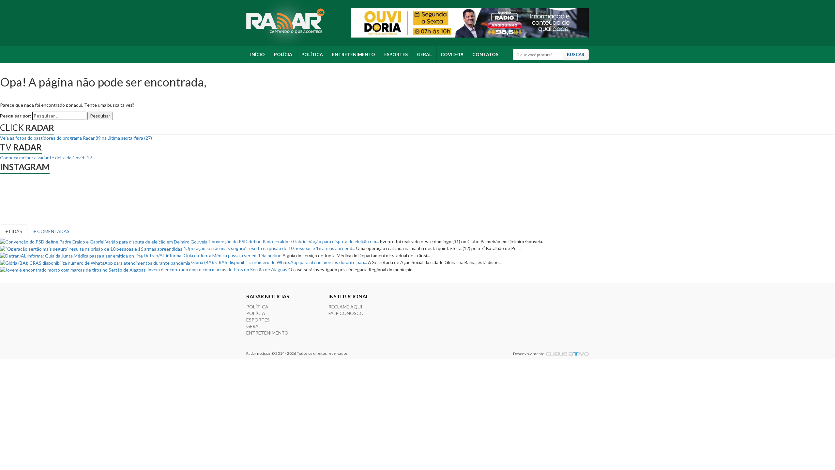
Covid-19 (452, 54)
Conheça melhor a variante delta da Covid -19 (46, 157)
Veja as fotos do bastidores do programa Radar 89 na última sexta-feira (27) (76, 138)
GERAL (424, 54)
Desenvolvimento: (529, 353)
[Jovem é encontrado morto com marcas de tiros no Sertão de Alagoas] (73, 269)
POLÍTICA (312, 54)
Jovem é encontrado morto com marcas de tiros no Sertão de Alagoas (217, 269)
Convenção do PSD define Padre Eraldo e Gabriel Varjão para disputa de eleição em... (293, 241)
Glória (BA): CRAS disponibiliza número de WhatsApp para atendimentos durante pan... (279, 262)
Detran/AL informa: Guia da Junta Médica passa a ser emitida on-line (212, 255)
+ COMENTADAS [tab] (51, 231)
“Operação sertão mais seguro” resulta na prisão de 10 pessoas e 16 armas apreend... (269, 248)
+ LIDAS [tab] (13, 231)
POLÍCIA (283, 54)
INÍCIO (257, 54)
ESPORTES (396, 54)
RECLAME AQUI (345, 306)
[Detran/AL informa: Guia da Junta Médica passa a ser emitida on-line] (71, 255)
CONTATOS (485, 54)
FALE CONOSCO (346, 313)
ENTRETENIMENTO (353, 54)
